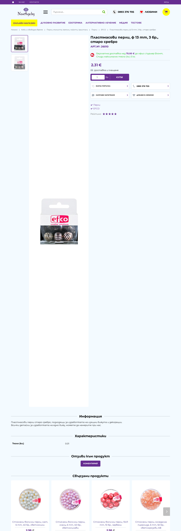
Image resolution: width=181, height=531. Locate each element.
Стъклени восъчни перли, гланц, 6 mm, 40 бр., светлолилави (70, 525)
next (166, 511)
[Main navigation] (45, 12)
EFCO (103, 30)
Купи (119, 77)
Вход (166, 2)
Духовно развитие (53, 22)
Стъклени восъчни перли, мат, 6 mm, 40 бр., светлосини (30, 523)
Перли (94, 30)
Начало (14, 30)
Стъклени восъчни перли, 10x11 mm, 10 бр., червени (110, 523)
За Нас (22, 2)
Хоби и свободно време (32, 30)
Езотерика (75, 22)
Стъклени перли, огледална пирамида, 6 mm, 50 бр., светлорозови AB (151, 525)
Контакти (34, 2)
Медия (123, 22)
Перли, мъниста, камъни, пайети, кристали (67, 30)
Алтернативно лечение (101, 22)
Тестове (136, 22)
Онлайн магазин (24, 23)
